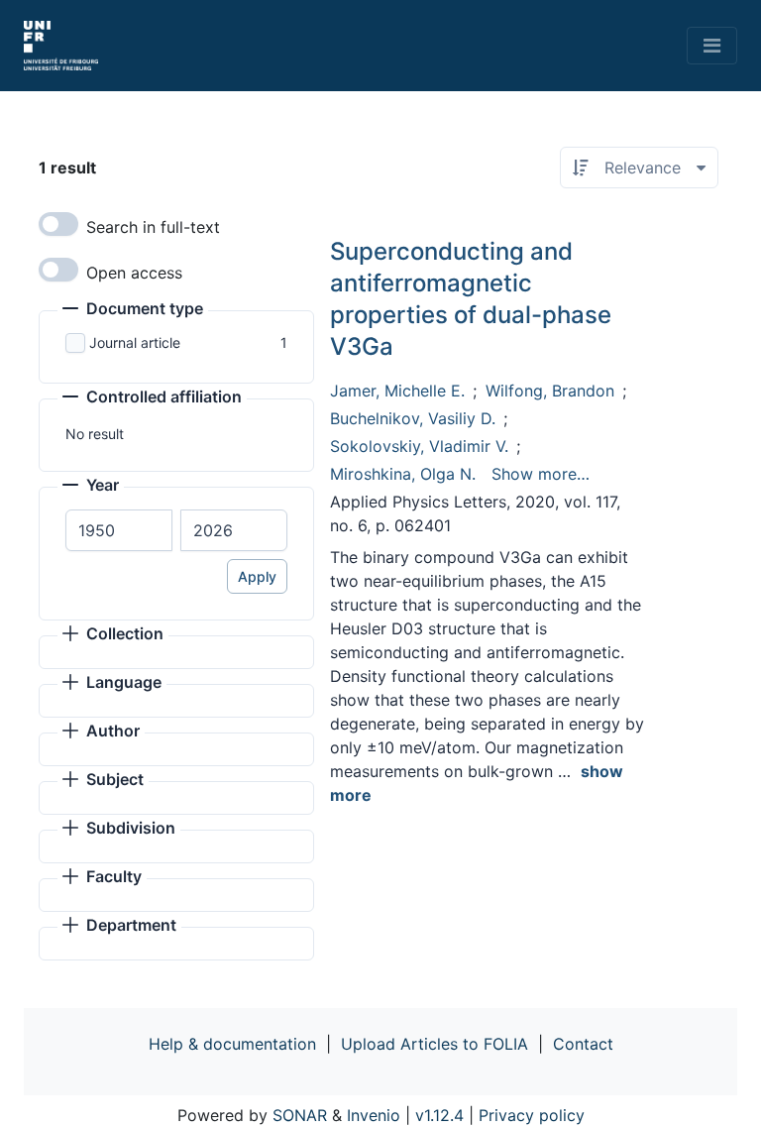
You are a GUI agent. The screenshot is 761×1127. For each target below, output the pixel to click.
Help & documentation (232, 1044)
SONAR (299, 1115)
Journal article (134, 342)
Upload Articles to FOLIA (434, 1044)
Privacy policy (532, 1115)
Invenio (373, 1115)
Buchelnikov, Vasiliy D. (412, 418)
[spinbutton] (118, 530)
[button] (132, 310)
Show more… (540, 474)
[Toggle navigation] (712, 45)
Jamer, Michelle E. (397, 390)
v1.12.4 (439, 1115)
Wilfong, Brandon (550, 390)
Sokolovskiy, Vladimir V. (419, 446)
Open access (134, 272)
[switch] (58, 224)
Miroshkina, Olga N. (403, 474)
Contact (583, 1044)
